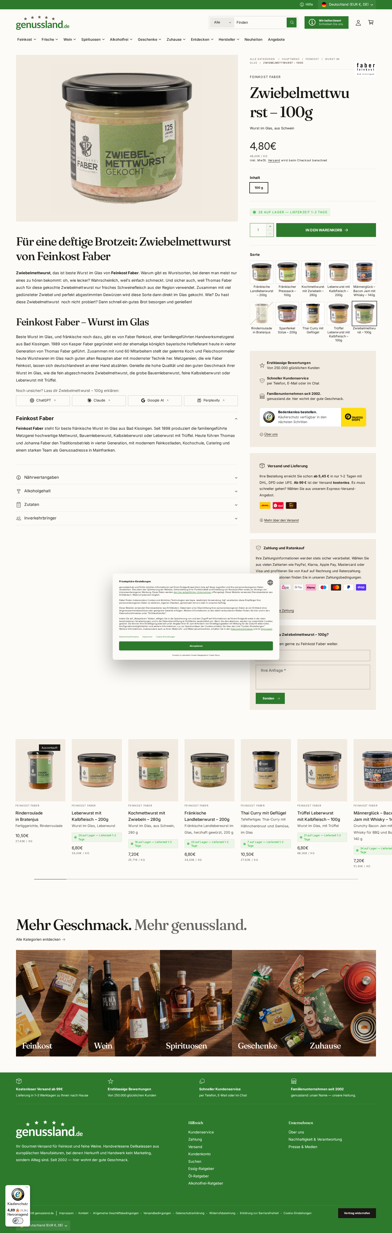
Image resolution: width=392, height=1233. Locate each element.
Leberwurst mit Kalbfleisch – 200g (90, 816)
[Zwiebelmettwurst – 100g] (364, 313)
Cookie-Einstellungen (297, 1213)
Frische (48, 39)
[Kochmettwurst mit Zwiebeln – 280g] (313, 272)
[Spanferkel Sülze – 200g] (287, 313)
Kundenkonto (199, 1154)
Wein (67, 39)
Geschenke (147, 39)
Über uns (271, 434)
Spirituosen (91, 39)
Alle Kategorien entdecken (38, 939)
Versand (274, 160)
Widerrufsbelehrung (222, 1213)
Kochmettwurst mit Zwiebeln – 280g (146, 816)
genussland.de (44, 1213)
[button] (371, 22)
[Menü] (27, 1188)
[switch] (18, 1221)
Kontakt (83, 1213)
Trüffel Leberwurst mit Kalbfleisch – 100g (318, 816)
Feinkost (24, 39)
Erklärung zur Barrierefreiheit (259, 1213)
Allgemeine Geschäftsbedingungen (115, 1213)
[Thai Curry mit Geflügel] (313, 313)
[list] (196, 1088)
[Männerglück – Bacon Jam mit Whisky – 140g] (364, 272)
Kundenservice (201, 1132)
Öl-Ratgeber (198, 1176)
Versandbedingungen (157, 1213)
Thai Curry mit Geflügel (263, 813)
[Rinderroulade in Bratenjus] (261, 313)
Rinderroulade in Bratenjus (29, 816)
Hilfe (309, 4)
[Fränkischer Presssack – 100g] (287, 272)
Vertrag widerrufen (357, 1213)
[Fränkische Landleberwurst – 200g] (261, 272)
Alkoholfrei (119, 39)
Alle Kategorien (262, 59)
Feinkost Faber (265, 77)
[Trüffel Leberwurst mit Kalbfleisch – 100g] (338, 313)
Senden (268, 698)
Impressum (66, 1213)
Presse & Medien (303, 1147)
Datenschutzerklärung (190, 1213)
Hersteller (227, 39)
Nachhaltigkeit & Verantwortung (315, 1139)
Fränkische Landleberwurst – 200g (207, 816)
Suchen (194, 1161)
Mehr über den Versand (281, 520)
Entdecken (200, 39)
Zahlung (195, 1139)
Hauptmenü (291, 59)
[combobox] (266, 22)
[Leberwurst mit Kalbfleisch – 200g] (338, 272)
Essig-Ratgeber (201, 1168)
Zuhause (174, 39)
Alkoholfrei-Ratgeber (205, 1183)
